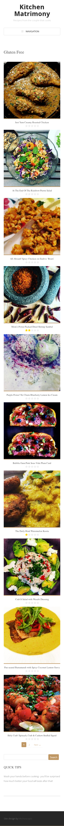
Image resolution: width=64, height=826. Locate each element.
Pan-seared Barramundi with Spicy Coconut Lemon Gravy (32, 667)
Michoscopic (25, 818)
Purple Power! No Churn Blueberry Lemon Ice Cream (32, 394)
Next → (37, 744)
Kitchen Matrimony (32, 10)
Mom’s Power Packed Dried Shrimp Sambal (32, 326)
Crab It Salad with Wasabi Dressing (32, 599)
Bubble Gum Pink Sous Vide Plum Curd (32, 463)
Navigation (32, 31)
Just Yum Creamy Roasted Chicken (32, 122)
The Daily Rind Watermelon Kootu (32, 531)
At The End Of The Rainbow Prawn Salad (32, 190)
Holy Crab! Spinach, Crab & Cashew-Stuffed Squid (32, 735)
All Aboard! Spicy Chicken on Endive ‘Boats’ (32, 258)
